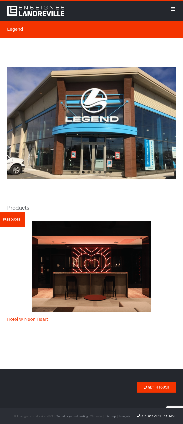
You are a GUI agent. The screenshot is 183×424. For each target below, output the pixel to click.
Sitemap (110, 416)
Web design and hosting (72, 416)
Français (124, 416)
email (171, 416)
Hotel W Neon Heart (27, 319)
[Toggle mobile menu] (173, 8)
